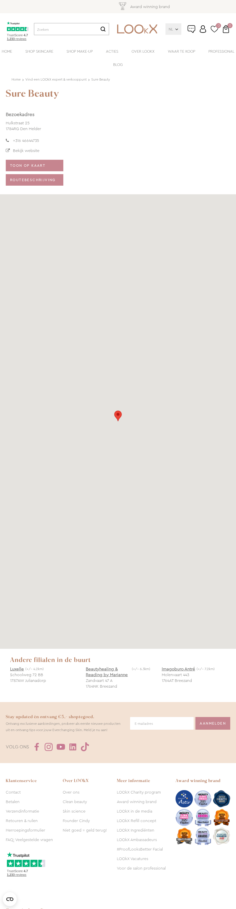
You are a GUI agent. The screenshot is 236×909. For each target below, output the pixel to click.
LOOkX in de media (134, 811)
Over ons (71, 792)
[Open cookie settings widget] (10, 899)
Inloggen (203, 29)
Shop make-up (79, 51)
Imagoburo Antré (178, 669)
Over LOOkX (143, 51)
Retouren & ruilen (22, 821)
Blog (118, 64)
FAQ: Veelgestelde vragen (29, 840)
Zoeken (103, 29)
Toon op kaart (27, 165)
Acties (112, 51)
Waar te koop (181, 51)
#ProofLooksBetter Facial (140, 849)
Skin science (74, 811)
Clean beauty (75, 802)
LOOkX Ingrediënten (135, 830)
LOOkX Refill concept (136, 821)
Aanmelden (213, 723)
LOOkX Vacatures (132, 859)
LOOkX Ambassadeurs (137, 840)
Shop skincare (39, 51)
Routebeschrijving (33, 179)
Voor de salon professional (141, 868)
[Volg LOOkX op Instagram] (48, 747)
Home (7, 51)
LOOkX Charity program (139, 792)
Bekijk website (26, 150)
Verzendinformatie (22, 811)
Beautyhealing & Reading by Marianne (107, 672)
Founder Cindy (76, 821)
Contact (13, 792)
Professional (221, 51)
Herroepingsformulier (25, 830)
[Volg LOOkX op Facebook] (36, 747)
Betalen (13, 802)
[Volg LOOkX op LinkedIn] (72, 747)
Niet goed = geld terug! (85, 830)
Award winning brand (137, 802)
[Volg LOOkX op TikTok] (85, 747)
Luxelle (17, 669)
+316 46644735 (26, 140)
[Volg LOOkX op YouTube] (60, 747)
